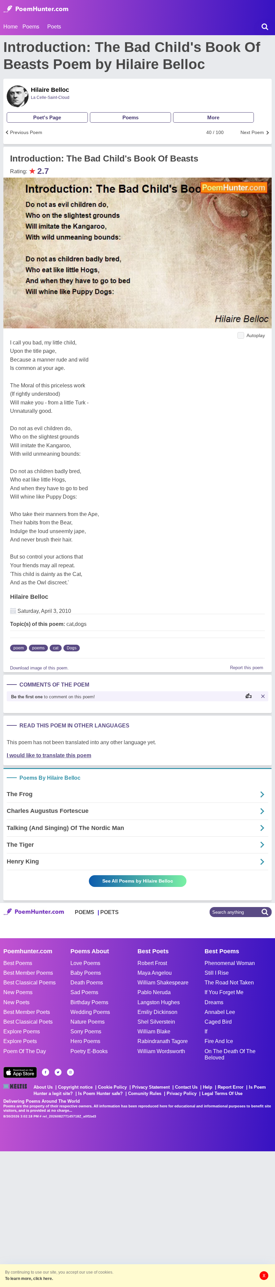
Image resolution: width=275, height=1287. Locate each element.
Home (10, 26)
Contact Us (186, 1087)
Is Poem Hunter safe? (100, 1093)
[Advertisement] (100, 1218)
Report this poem (246, 667)
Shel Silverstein (156, 1022)
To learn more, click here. (29, 1278)
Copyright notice (75, 1087)
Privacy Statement (151, 1087)
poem (18, 648)
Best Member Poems (28, 973)
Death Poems (86, 982)
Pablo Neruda (154, 992)
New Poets (16, 1002)
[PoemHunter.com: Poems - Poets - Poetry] (35, 9)
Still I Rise (217, 973)
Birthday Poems (89, 1002)
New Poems (18, 992)
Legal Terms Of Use (222, 1093)
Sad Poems (84, 992)
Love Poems (85, 963)
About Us (43, 1087)
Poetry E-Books (89, 1051)
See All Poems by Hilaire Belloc (137, 881)
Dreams (214, 1002)
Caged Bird (218, 1022)
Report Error (230, 1087)
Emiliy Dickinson (157, 1012)
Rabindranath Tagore (163, 1041)
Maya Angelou (155, 973)
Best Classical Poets (28, 1022)
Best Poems (17, 963)
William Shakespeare (163, 982)
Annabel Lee (220, 1012)
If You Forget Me (224, 992)
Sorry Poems (85, 1031)
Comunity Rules (144, 1093)
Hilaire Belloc (50, 89)
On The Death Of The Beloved (230, 1054)
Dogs (71, 648)
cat (55, 648)
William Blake (154, 1031)
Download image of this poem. (39, 667)
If (206, 1031)
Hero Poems (85, 1041)
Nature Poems (87, 1022)
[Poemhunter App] (20, 1072)
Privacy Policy (182, 1093)
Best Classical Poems (29, 982)
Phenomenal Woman (230, 963)
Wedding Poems (90, 1012)
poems (38, 648)
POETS (109, 912)
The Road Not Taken (229, 982)
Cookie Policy (112, 1087)
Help (207, 1087)
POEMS (84, 912)
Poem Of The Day (24, 1051)
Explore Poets (20, 1041)
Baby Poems (85, 973)
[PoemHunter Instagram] (70, 1072)
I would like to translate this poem (49, 755)
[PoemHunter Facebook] (45, 1072)
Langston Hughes (159, 1002)
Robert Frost (152, 963)
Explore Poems (21, 1031)
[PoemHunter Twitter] (58, 1072)
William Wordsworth (161, 1051)
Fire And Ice (219, 1041)
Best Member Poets (26, 1012)
